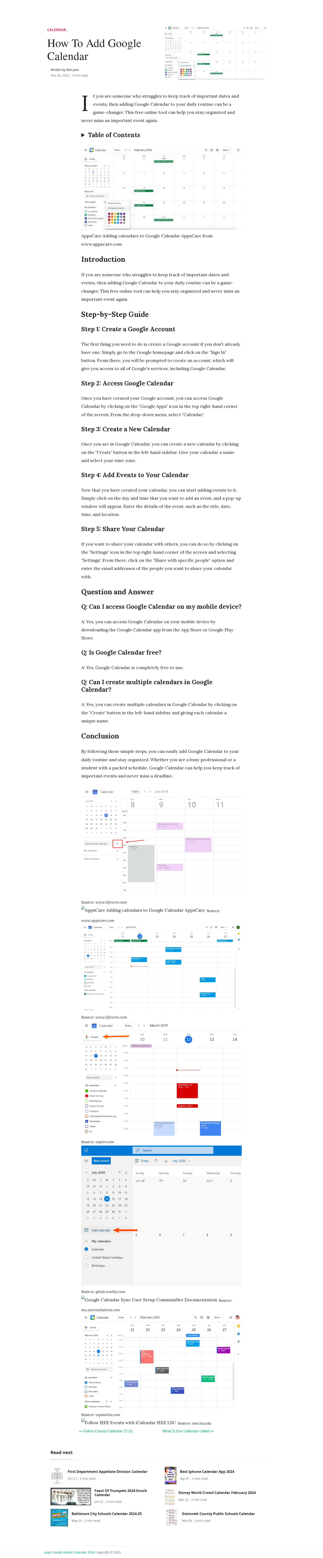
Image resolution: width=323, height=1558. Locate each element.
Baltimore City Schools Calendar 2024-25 (107, 1513)
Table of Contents (114, 135)
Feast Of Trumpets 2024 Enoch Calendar (120, 1492)
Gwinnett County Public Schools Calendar (218, 1513)
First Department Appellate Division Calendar (107, 1471)
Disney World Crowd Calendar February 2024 (217, 1492)
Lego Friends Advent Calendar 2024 (69, 1552)
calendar (56, 29)
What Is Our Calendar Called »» (188, 1431)
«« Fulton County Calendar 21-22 (105, 1431)
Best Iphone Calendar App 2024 (207, 1471)
